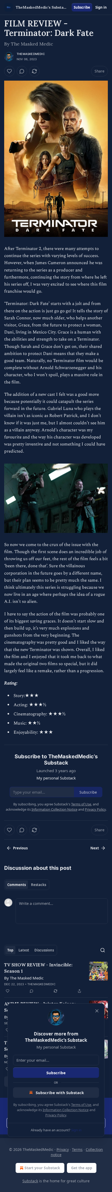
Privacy (63, 1149)
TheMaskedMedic (31, 54)
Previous (20, 848)
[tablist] (26, 884)
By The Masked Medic (23, 978)
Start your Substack (42, 1167)
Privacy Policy (55, 1115)
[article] (56, 978)
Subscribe (82, 7)
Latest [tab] (23, 950)
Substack (30, 1180)
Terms (77, 1149)
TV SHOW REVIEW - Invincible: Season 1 (38, 968)
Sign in (101, 7)
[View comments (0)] (22, 71)
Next (94, 848)
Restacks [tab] (38, 884)
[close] (97, 1011)
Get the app (81, 1167)
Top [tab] (10, 950)
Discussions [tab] (44, 950)
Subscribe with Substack (60, 1092)
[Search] (102, 950)
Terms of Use (81, 1104)
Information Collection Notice (66, 1109)
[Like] (9, 71)
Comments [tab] (16, 884)
